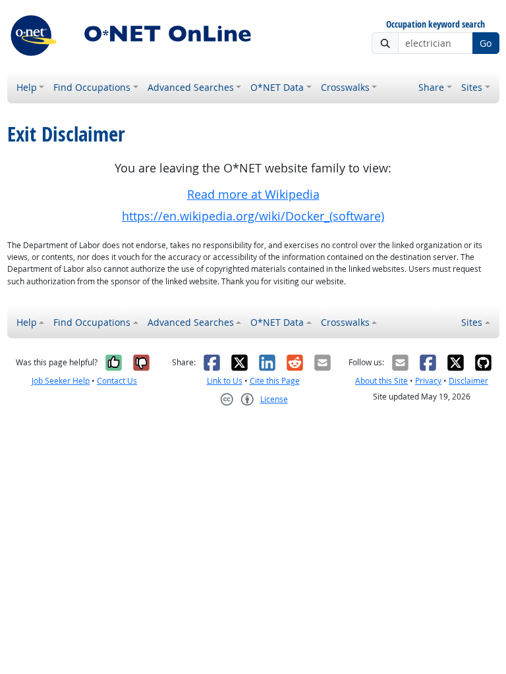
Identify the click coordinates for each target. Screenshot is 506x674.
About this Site (381, 380)
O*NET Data (277, 87)
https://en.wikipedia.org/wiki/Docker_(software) (253, 216)
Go (486, 43)
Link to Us (224, 380)
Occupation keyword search (435, 24)
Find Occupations (91, 87)
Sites (471, 87)
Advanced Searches (191, 87)
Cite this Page (275, 380)
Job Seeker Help (61, 380)
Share (431, 87)
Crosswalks (345, 87)
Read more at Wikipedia (253, 194)
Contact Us (117, 380)
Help (26, 87)
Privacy (428, 380)
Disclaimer (468, 380)
